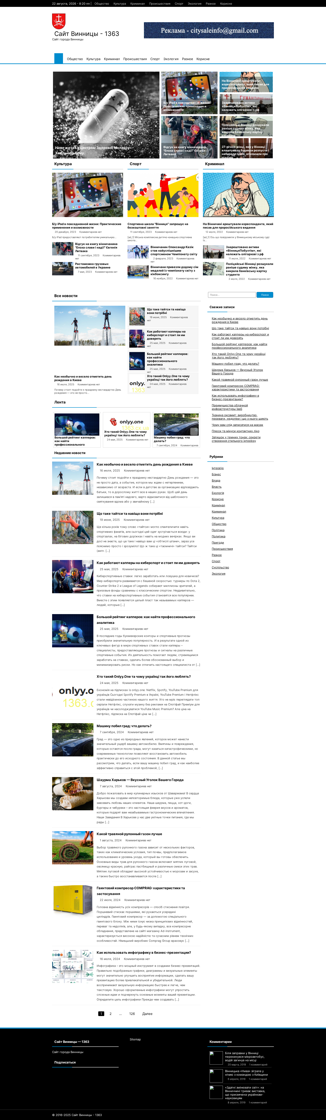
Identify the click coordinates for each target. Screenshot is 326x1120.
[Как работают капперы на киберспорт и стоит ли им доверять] (137, 346)
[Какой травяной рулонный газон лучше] (72, 863)
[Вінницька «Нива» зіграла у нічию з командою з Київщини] (216, 1076)
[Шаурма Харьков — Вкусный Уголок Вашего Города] (176, 424)
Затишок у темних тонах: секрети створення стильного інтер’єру (236, 439)
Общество (101, 3)
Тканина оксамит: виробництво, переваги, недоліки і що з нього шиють (240, 417)
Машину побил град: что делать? (124, 726)
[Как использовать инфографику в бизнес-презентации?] (72, 982)
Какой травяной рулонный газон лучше (129, 834)
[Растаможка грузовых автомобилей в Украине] (62, 274)
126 (132, 1014)
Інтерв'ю (218, 468)
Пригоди (218, 542)
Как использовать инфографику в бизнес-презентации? (144, 952)
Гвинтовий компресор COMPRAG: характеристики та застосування (236, 387)
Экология (194, 3)
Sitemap (135, 1039)
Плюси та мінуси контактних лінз (235, 431)
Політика (218, 530)
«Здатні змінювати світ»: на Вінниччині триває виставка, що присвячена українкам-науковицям (245, 1093)
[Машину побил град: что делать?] (126, 424)
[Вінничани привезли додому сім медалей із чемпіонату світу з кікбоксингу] (138, 277)
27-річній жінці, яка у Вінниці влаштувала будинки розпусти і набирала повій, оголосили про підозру (245, 152)
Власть (217, 487)
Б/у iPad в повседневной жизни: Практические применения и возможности (186, 106)
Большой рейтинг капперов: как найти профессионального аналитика (167, 359)
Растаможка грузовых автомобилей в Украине (92, 265)
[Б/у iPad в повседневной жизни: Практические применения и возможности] (87, 216)
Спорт (179, 3)
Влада (216, 480)
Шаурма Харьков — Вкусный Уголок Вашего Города (175, 439)
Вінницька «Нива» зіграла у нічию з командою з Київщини (246, 1072)
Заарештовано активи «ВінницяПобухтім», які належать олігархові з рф (240, 106)
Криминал (137, 3)
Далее (147, 1014)
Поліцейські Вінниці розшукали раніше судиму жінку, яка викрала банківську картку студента (245, 130)
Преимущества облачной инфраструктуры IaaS (230, 407)
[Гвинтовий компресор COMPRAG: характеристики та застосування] (72, 917)
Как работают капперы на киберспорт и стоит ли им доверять (166, 335)
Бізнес (216, 474)
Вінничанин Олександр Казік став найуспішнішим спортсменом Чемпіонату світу (174, 250)
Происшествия (159, 3)
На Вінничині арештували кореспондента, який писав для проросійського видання (245, 84)
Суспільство (220, 567)
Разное (211, 3)
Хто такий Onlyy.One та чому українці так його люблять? (168, 377)
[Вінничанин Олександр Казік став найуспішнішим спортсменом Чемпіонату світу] (138, 257)
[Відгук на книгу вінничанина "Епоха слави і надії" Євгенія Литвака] (62, 254)
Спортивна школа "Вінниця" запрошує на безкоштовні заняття (158, 225)
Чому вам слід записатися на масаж (237, 425)
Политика (218, 536)
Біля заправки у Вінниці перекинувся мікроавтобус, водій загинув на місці (245, 1056)
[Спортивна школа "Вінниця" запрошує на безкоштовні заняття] (163, 216)
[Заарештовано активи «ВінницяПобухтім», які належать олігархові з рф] (213, 257)
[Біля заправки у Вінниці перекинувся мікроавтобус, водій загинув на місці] (216, 1058)
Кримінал (218, 505)
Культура (120, 3)
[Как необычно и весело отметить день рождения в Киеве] (89, 344)
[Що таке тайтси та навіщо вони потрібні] (137, 324)
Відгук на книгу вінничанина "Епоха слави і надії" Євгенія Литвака (184, 150)
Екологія (218, 493)
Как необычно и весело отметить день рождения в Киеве (145, 464)
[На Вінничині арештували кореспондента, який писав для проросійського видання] (238, 216)
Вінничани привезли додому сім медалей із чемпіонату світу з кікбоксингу (174, 270)
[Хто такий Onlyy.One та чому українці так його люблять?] (137, 391)
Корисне (226, 3)
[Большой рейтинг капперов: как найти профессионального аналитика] (137, 369)
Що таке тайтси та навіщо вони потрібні (166, 311)
